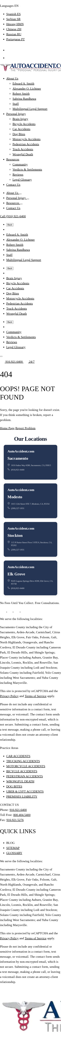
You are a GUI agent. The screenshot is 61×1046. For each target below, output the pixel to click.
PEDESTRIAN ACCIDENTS (24, 776)
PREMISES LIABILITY (21, 796)
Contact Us (13, 184)
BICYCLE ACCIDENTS (21, 771)
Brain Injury (20, 119)
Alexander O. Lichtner (27, 88)
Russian (13, 34)
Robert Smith (21, 93)
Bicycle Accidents (24, 124)
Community (20, 164)
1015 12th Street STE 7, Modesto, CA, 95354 (30, 504)
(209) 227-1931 (17, 508)
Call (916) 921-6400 (13, 216)
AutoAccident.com (21, 451)
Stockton (15, 535)
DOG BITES (14, 786)
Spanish (13, 14)
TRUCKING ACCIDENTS (23, 761)
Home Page (7, 428)
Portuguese (15, 39)
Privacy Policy (9, 696)
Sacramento (18, 458)
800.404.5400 (21, 815)
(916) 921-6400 (17, 470)
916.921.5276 (15, 820)
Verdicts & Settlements (27, 169)
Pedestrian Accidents (26, 144)
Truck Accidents (23, 149)
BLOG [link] (10, 843)
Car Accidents (21, 129)
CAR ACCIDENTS (18, 756)
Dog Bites (19, 134)
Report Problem (25, 428)
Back (10, 225)
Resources (12, 159)
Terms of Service (35, 696)
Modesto (15, 497)
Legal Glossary (22, 179)
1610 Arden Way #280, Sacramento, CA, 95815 (31, 465)
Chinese (13, 29)
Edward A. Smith (23, 83)
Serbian (13, 19)
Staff (16, 103)
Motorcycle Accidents (27, 139)
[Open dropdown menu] (20, 193)
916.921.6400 (14, 361)
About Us (12, 78)
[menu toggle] (1, 356)
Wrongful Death (23, 154)
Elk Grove (16, 574)
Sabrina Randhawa (24, 98)
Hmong (15, 24)
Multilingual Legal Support (30, 108)
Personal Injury (16, 114)
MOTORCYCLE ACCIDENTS (25, 766)
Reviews (18, 174)
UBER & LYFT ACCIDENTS (25, 791)
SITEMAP (13, 848)
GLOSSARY (14, 853)
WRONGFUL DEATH (20, 781)
